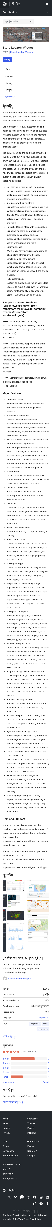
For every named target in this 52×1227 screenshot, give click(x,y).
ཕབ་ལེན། (7, 59)
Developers (8, 1151)
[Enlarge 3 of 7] (21, 912)
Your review (8, 1082)
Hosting (6, 1128)
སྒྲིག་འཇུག (9, 83)
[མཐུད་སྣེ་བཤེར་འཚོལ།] (31, 21)
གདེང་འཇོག (9, 76)
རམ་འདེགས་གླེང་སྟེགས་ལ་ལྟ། (13, 1102)
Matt (6, 1169)
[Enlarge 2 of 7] (21, 897)
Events (30, 1146)
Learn (5, 1141)
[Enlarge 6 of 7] (45, 903)
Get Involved (33, 1141)
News (5, 1123)
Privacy (6, 1132)
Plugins (30, 1128)
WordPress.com (12, 1164)
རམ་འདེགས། (10, 97)
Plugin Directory (10, 12)
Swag (31, 1155)
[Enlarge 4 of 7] (21, 926)
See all (46, 1082)
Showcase (32, 1118)
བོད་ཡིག (12, 1190)
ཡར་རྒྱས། (8, 90)
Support (6, 1146)
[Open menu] (47, 4)
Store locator (43, 1029)
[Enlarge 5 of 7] (45, 883)
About (6, 1118)
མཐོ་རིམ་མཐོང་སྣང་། (10, 1037)
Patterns (31, 1132)
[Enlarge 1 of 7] (21, 883)
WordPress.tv (11, 1155)
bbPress (8, 1173)
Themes (31, 1123)
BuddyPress (10, 1178)
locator (45, 1024)
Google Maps (35, 1024)
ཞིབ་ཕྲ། (8, 69)
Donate (32, 1151)
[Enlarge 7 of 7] (45, 918)
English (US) (44, 1017)
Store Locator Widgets (21, 52)
